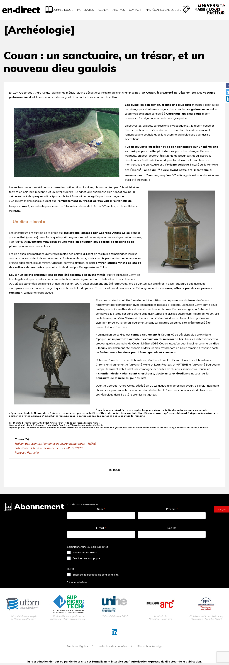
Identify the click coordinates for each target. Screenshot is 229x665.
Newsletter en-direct (85, 552)
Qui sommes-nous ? (60, 9)
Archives (119, 9)
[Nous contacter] (186, 9)
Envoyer (221, 509)
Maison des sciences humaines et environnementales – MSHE (55, 443)
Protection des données (112, 646)
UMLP (68, 448)
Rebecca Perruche (26, 452)
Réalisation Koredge (149, 646)
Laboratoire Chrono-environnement (38, 448)
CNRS (78, 448)
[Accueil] (21, 10)
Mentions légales (77, 646)
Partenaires (85, 9)
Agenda (103, 9)
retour (114, 470)
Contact (135, 9)
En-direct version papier (87, 558)
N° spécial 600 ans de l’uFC (163, 9)
